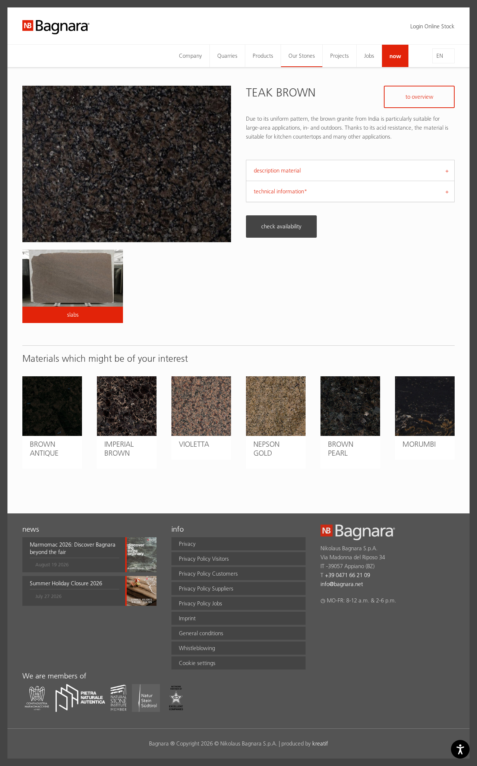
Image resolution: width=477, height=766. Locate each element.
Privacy (187, 543)
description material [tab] (277, 170)
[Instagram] (339, 620)
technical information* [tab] (280, 191)
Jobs (369, 55)
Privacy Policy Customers (208, 573)
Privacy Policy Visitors (204, 558)
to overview (419, 96)
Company (190, 55)
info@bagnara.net (341, 584)
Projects (339, 55)
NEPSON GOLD (266, 449)
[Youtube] (368, 620)
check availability (281, 226)
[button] (74, 554)
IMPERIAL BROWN (119, 449)
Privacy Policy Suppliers (206, 588)
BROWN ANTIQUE (44, 449)
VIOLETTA (194, 444)
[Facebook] (324, 620)
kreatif (320, 743)
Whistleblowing (197, 648)
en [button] (439, 55)
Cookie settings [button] (197, 663)
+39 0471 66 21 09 (347, 575)
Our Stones (301, 55)
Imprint (187, 618)
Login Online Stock (432, 26)
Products (263, 55)
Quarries (227, 55)
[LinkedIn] (354, 620)
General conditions (201, 633)
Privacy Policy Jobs (200, 603)
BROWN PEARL (340, 449)
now (395, 56)
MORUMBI (419, 444)
